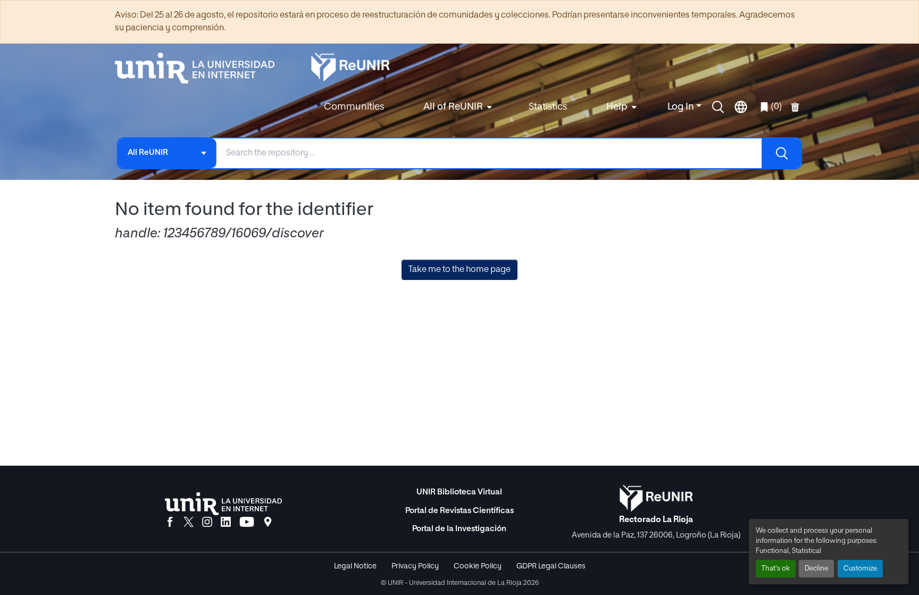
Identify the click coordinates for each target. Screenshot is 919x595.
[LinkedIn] (226, 522)
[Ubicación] (268, 522)
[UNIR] (223, 503)
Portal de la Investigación (459, 529)
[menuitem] (456, 107)
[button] (718, 107)
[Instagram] (207, 522)
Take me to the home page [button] (459, 270)
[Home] (200, 68)
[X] (188, 522)
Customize (860, 568)
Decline (816, 568)
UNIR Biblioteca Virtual (459, 492)
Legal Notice (355, 566)
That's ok (776, 568)
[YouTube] (246, 522)
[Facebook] (170, 522)
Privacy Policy (415, 566)
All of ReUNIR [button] (453, 107)
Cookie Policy (478, 566)
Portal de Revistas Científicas (459, 511)
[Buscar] (781, 153)
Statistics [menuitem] (548, 107)
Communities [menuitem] (354, 107)
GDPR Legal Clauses (551, 566)
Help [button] (617, 107)
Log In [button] (681, 107)
